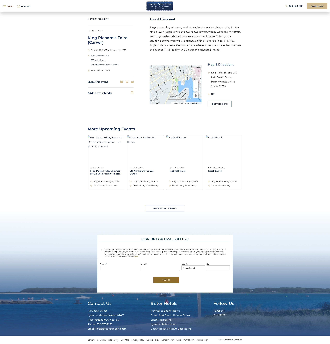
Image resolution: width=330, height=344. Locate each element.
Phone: (92, 324)
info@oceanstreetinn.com (111, 328)
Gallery (26, 6)
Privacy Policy (138, 340)
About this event (162, 19)
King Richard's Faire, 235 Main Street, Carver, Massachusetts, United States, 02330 (224, 80)
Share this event (98, 82)
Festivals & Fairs (95, 30)
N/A (213, 94)
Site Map (125, 340)
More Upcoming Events (111, 129)
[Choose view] (195, 95)
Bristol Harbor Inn (161, 319)
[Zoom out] (195, 88)
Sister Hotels (164, 303)
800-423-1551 (296, 6)
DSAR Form (188, 340)
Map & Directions (221, 64)
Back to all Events (99, 19)
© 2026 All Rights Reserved (230, 340)
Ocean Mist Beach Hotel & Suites (170, 315)
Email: (91, 328)
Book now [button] (317, 6)
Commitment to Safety (107, 340)
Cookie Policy (153, 340)
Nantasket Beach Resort (165, 310)
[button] (104, 60)
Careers (91, 340)
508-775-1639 (104, 324)
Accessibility (202, 340)
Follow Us (223, 303)
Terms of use (178, 103)
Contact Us (100, 303)
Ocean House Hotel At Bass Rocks (171, 328)
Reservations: (96, 319)
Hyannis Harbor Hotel (163, 324)
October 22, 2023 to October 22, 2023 (108, 50)
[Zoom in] (195, 83)
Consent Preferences (171, 340)
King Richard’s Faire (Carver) (108, 40)
